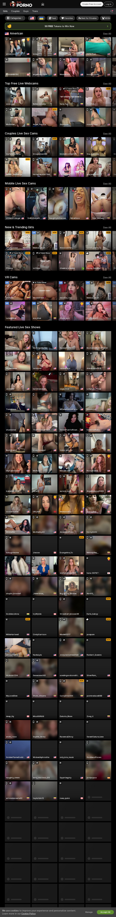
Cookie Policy (28, 913)
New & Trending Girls (19, 227)
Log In (108, 4)
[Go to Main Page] (23, 4)
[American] (32, 18)
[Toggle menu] (4, 4)
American (16, 33)
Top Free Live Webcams (21, 83)
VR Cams (11, 277)
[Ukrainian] (41, 18)
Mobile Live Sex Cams (20, 183)
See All (107, 33)
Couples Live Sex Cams (21, 133)
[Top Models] (43, 4)
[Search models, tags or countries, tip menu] (112, 11)
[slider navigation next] (110, 57)
